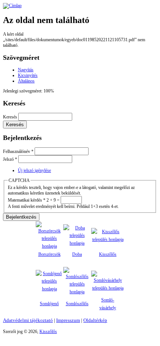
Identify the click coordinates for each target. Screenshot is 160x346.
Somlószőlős (77, 303)
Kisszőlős (107, 254)
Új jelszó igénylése (34, 170)
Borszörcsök (49, 254)
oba (79, 254)
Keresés (10, 117)
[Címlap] (12, 5)
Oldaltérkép (95, 320)
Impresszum (68, 320)
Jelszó (10, 159)
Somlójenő (49, 303)
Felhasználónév (18, 151)
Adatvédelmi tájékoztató (28, 320)
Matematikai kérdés (26, 200)
